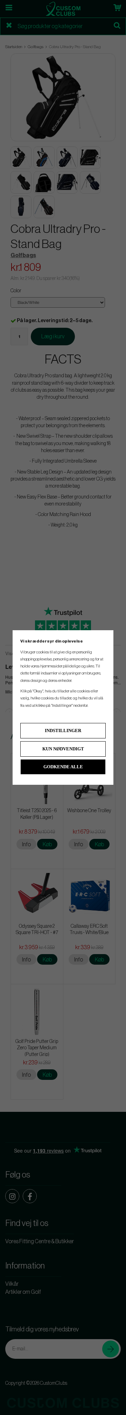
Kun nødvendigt (63, 748)
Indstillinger (63, 730)
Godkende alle (63, 766)
